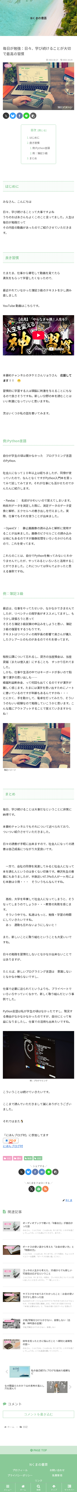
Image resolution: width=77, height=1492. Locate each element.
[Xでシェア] (6, 116)
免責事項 (57, 1475)
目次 (33, 130)
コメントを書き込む (38, 1414)
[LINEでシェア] (26, 116)
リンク (38, 1480)
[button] (33, 116)
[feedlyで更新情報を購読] (38, 1189)
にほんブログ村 (13, 1146)
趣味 (19, 1158)
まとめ (33, 158)
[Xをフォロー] (31, 1189)
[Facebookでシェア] (19, 116)
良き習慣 (34, 143)
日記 (9, 1158)
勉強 (29, 1158)
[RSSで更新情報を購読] (45, 1189)
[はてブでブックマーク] (42, 1172)
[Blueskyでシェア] (13, 116)
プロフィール (20, 1470)
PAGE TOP (40, 1450)
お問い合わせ (57, 1470)
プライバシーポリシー (20, 1475)
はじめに (34, 137)
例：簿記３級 (39, 153)
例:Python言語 (41, 148)
